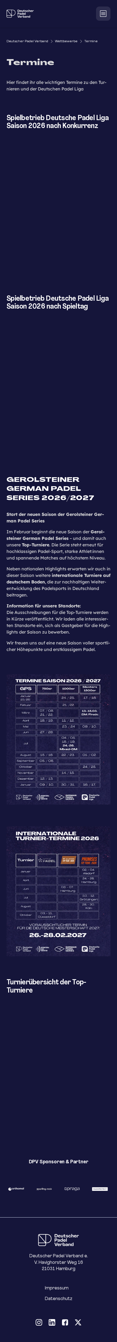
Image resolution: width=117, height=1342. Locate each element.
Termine (91, 41)
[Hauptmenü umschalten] (103, 14)
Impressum (57, 1288)
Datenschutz (58, 1298)
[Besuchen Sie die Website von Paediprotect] (96, 1189)
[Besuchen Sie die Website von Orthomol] (12, 1189)
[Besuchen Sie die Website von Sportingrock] (40, 1189)
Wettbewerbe (66, 41)
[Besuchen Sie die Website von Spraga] (68, 1189)
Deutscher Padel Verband (27, 41)
